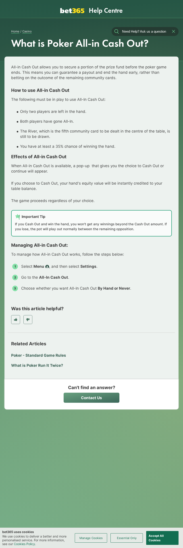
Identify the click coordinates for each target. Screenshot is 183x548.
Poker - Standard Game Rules (38, 355)
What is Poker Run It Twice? (37, 365)
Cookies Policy (24, 544)
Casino (27, 31)
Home (15, 31)
